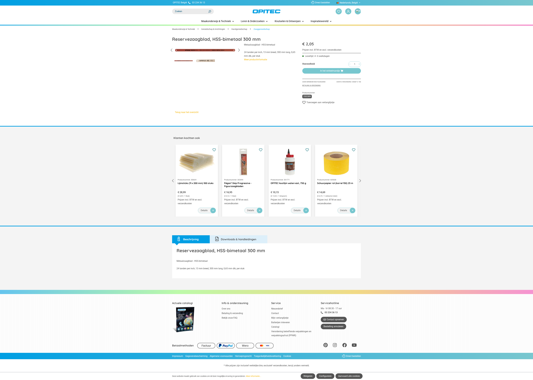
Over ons (226, 308)
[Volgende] (239, 50)
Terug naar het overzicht (186, 112)
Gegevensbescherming (196, 356)
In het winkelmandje (330, 70)
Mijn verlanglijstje (279, 318)
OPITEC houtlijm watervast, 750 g (288, 183)
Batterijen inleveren (280, 322)
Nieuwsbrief (277, 308)
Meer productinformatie (255, 59)
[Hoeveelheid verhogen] (359, 64)
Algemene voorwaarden (221, 356)
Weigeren (307, 376)
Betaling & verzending (311, 85)
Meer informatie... (253, 376)
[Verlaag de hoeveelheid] (349, 64)
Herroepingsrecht (243, 356)
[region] (205, 53)
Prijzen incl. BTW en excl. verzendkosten (321, 50)
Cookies (287, 356)
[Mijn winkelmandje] (358, 11)
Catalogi (275, 327)
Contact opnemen (335, 319)
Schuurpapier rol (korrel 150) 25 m (335, 183)
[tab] (191, 239)
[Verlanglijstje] (339, 11)
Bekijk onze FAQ (229, 318)
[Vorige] (171, 50)
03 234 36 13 (198, 2)
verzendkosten (280, 365)
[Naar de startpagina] (266, 11)
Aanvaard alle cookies (349, 376)
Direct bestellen (322, 2)
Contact (275, 313)
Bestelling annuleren (333, 326)
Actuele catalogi (182, 303)
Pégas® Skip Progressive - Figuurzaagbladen (238, 185)
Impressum (177, 356)
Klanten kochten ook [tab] (187, 138)
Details (204, 210)
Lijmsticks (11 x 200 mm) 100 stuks (195, 183)
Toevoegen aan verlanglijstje (320, 102)
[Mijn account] (348, 11)
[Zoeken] (209, 11)
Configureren (325, 376)
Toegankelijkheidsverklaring (267, 356)
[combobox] (190, 11)
